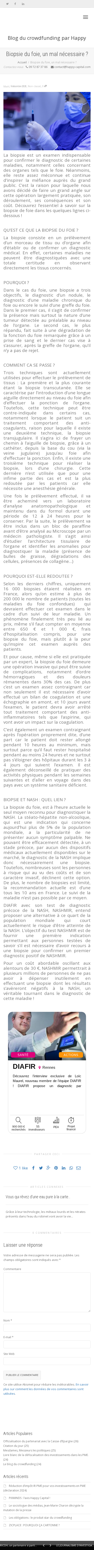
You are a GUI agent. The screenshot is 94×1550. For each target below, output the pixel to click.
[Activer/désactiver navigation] (86, 17)
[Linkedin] (23, 4)
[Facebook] (15, 4)
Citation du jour (13, 1446)
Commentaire (12, 1269)
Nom (6, 1320)
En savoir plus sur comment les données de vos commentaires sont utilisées (46, 1389)
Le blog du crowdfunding (19, 1464)
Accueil (22, 62)
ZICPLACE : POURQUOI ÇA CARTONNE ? (34, 1525)
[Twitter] (7, 4)
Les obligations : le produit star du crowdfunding (40, 1518)
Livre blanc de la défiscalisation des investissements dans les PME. (46, 1455)
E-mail (7, 1337)
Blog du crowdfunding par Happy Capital (47, 41)
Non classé (34, 86)
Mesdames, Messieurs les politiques (26, 1450)
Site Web (9, 1354)
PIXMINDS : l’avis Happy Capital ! (29, 1498)
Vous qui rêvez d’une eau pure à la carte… (38, 1196)
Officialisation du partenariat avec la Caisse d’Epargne (38, 1441)
